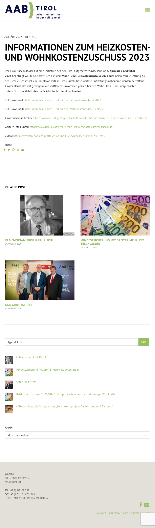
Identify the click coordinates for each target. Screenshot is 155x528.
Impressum (114, 513)
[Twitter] (8, 150)
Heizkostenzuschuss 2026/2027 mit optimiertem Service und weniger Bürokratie (65, 394)
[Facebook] (4, 150)
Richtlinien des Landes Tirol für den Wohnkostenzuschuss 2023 (63, 109)
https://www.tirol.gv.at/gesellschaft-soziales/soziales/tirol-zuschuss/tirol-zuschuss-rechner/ (91, 118)
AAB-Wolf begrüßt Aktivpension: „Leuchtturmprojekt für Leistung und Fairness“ (64, 406)
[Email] (22, 150)
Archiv (9, 427)
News (32, 37)
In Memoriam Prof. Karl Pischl (29, 240)
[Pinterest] (18, 150)
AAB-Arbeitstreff (18, 305)
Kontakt (101, 513)
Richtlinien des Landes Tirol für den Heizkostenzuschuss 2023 (62, 100)
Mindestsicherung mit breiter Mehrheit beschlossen (112, 242)
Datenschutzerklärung (136, 513)
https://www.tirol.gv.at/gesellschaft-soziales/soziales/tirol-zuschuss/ (72, 127)
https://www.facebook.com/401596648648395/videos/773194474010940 (59, 136)
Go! (143, 342)
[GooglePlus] (13, 150)
